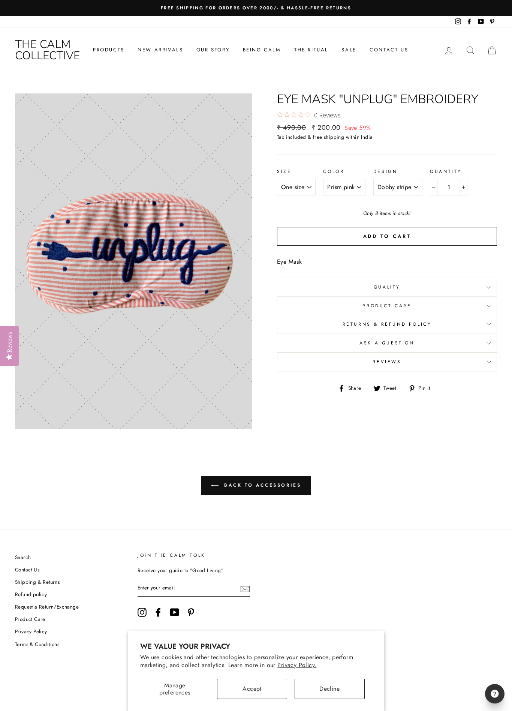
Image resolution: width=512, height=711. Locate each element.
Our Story (212, 49)
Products (108, 49)
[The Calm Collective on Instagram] (142, 612)
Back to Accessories (261, 484)
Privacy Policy (31, 631)
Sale (348, 49)
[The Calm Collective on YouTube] (174, 612)
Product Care (386, 305)
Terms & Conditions (37, 644)
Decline (329, 688)
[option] (256, 8)
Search (23, 557)
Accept (252, 688)
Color (333, 171)
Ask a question (386, 343)
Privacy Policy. (296, 665)
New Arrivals (160, 49)
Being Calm (262, 49)
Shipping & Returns (37, 582)
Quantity (446, 171)
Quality (387, 287)
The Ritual (311, 49)
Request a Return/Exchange (47, 606)
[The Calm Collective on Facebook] (158, 612)
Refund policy (31, 594)
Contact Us (389, 49)
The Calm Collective (47, 50)
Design (385, 171)
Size (284, 171)
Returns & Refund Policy (387, 324)
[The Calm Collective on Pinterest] (190, 612)
